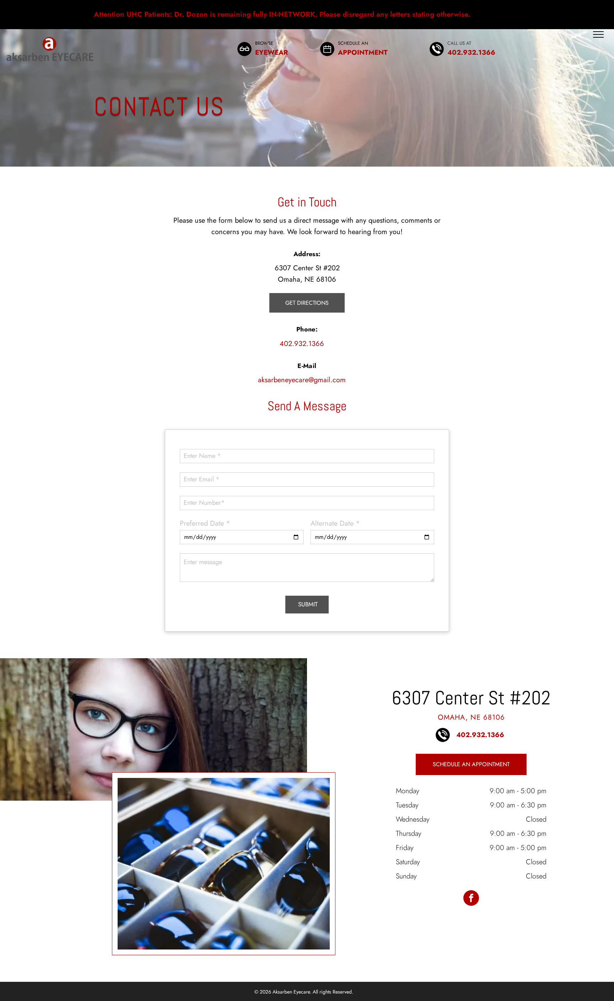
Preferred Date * (205, 523)
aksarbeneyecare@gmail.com (302, 380)
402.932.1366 (302, 344)
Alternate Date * (335, 523)
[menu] (598, 34)
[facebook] (471, 899)
